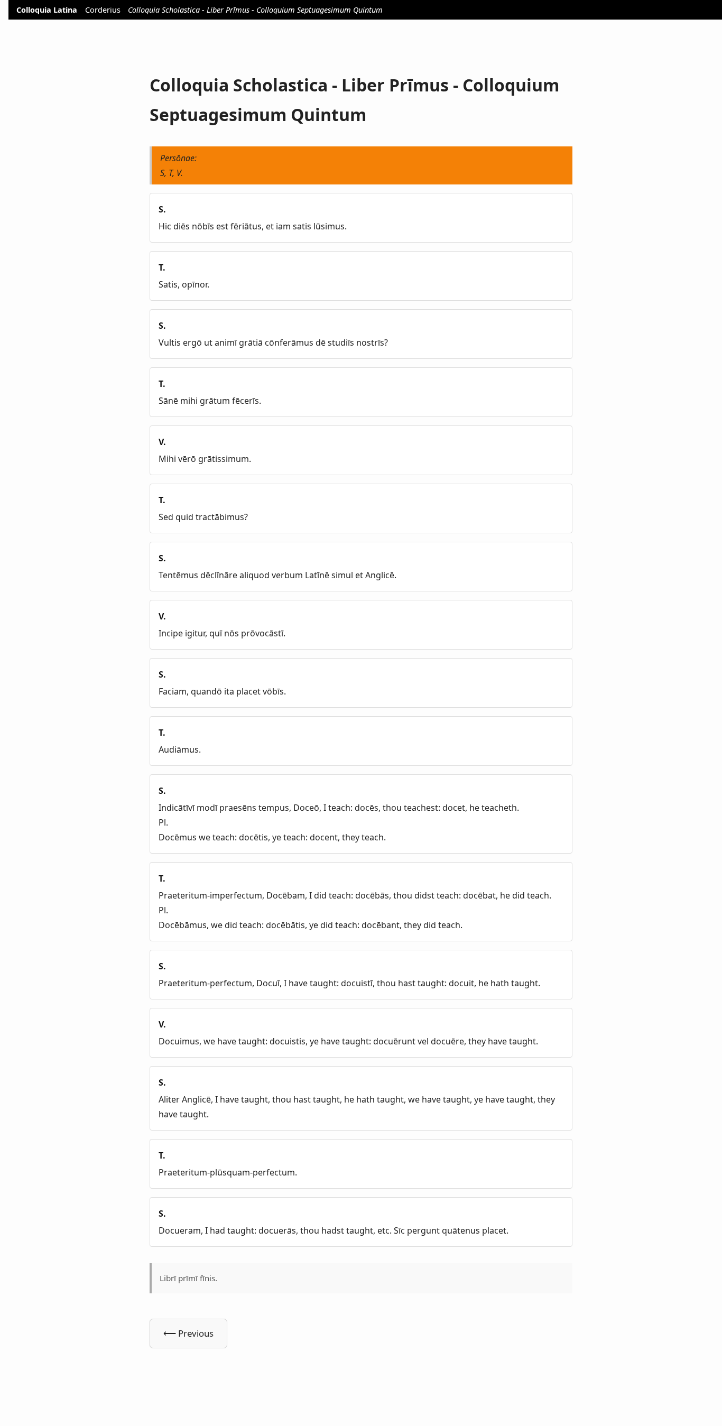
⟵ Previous (188, 1333)
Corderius (103, 10)
